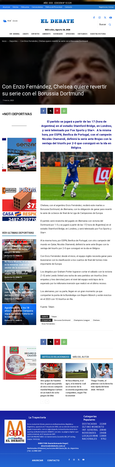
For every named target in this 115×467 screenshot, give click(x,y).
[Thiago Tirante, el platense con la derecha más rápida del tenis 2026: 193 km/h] (102, 370)
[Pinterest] (57, 111)
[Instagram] (99, 18)
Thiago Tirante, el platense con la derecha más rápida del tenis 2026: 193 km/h (19, 292)
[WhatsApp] (64, 111)
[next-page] (47, 401)
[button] (106, 24)
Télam (54, 316)
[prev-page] (42, 401)
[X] (105, 18)
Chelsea (96, 320)
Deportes (13, 41)
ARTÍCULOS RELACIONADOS (55, 357)
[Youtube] (111, 18)
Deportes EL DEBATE (13, 299)
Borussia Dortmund (62, 320)
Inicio (4, 41)
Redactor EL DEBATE (13, 255)
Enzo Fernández (48, 324)
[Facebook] (94, 18)
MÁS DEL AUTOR (81, 357)
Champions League (82, 320)
